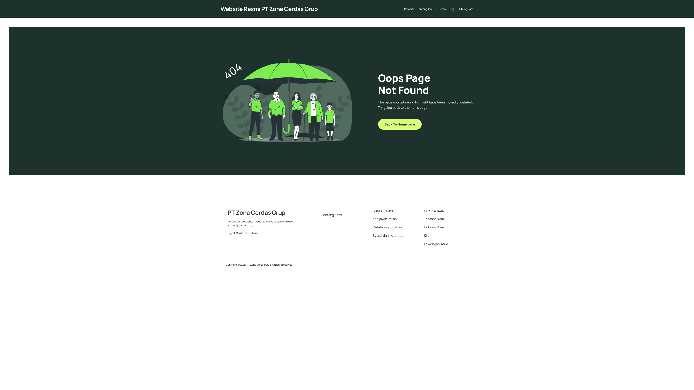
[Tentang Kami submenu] (434, 9)
